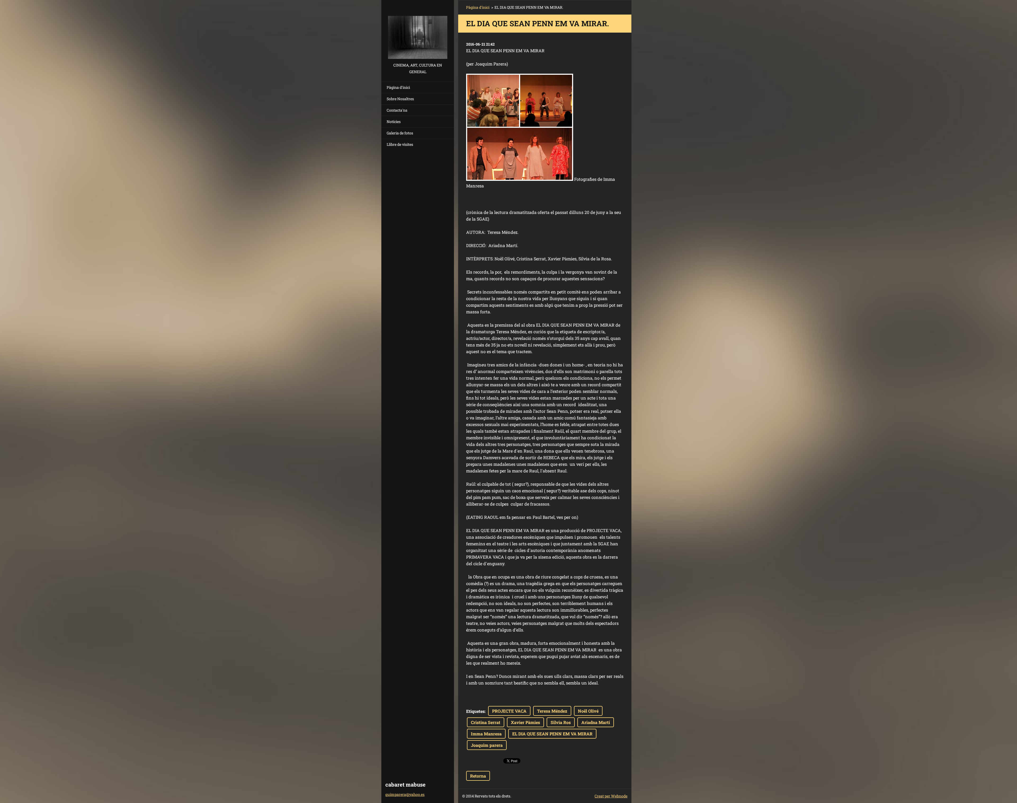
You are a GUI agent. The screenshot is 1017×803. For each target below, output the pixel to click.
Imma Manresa (486, 733)
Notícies (394, 121)
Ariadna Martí (595, 722)
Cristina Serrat (485, 722)
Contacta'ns (397, 110)
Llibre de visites (400, 144)
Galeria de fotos (400, 132)
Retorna (478, 776)
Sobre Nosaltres (400, 98)
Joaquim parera (487, 745)
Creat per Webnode (611, 795)
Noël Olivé (588, 711)
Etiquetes (475, 711)
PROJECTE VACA (509, 711)
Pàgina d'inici (398, 87)
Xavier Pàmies (525, 722)
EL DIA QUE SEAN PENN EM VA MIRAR (552, 733)
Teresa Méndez (552, 711)
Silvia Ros (561, 722)
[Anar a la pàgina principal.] (417, 31)
